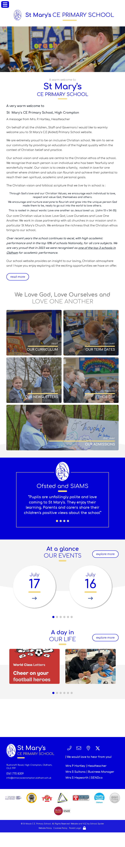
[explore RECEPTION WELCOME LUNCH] (90, 666)
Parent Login (75, 828)
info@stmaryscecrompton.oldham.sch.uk (28, 778)
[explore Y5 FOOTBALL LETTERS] (34, 666)
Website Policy (45, 828)
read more (17, 276)
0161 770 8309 (15, 773)
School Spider (97, 824)
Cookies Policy (60, 828)
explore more (105, 554)
